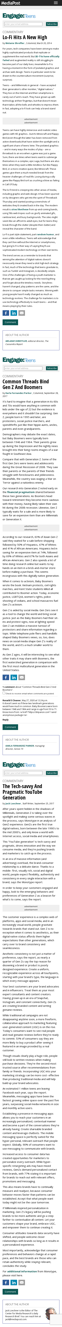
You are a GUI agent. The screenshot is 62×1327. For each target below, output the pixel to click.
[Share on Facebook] (6, 313)
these (25, 209)
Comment (10, 322)
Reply (6, 719)
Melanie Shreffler (15, 43)
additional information (22, 1271)
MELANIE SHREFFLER (16, 341)
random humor (45, 234)
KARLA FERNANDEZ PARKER (19, 745)
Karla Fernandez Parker (19, 393)
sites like (16, 209)
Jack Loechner (13, 803)
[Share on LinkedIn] (14, 313)
